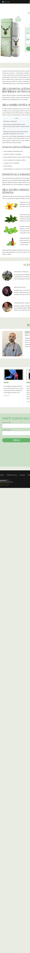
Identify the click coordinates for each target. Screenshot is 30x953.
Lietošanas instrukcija (11, 475)
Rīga (27, 271)
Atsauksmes (22, 475)
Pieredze (2, 475)
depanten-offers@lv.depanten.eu (6, 481)
